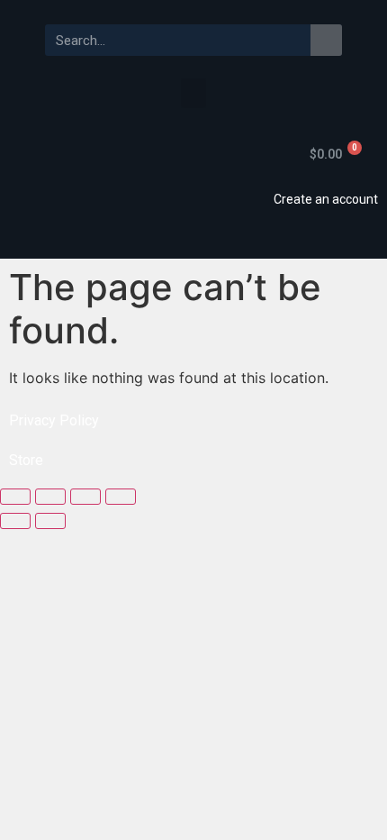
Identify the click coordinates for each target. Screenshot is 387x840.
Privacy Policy (54, 420)
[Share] (50, 496)
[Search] (326, 40)
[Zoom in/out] (120, 496)
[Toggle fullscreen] (85, 496)
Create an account (326, 199)
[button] (193, 93)
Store (26, 460)
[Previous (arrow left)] (15, 521)
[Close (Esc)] (15, 496)
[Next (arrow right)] (50, 521)
